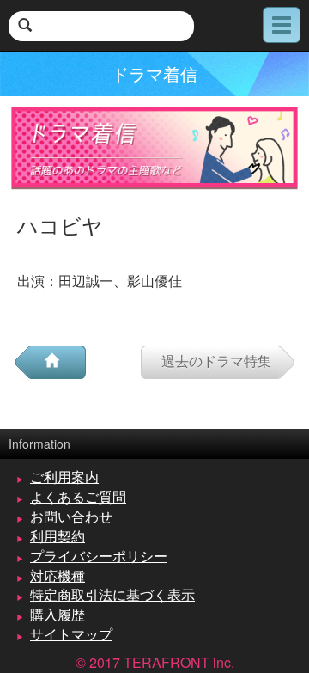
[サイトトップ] (58, 362)
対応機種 (57, 575)
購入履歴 (57, 614)
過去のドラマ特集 (216, 360)
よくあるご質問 (78, 496)
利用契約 (57, 536)
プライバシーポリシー (98, 556)
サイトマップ (71, 634)
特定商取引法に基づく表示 (112, 594)
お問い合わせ (71, 516)
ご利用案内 (64, 476)
